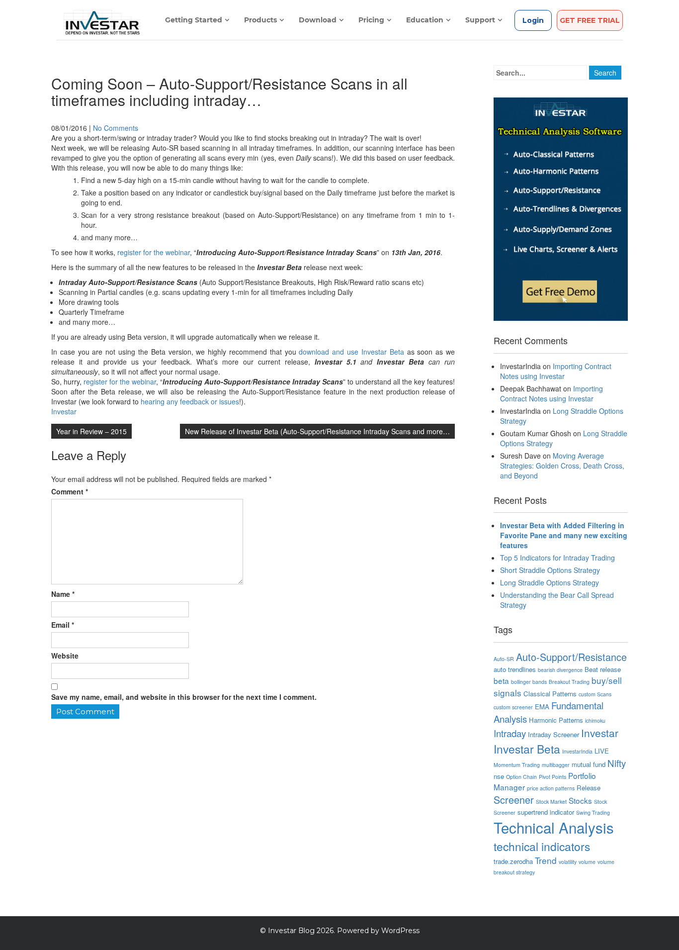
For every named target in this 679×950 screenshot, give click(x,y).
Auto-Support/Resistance (571, 657)
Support (480, 19)
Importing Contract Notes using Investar (555, 371)
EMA (542, 706)
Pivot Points (552, 776)
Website (65, 656)
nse (499, 776)
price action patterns (551, 788)
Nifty (616, 763)
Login (533, 20)
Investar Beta (527, 749)
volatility (568, 861)
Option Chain (521, 776)
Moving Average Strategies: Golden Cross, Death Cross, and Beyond (562, 465)
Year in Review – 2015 (91, 431)
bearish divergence (560, 669)
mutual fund (588, 764)
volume (587, 861)
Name (63, 594)
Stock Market (551, 801)
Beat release (603, 669)
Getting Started (193, 19)
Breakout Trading (569, 681)
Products (260, 19)
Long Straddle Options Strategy (549, 582)
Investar (64, 411)
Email (62, 625)
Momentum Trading (517, 764)
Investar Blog (291, 930)
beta (501, 680)
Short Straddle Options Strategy (550, 570)
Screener (514, 799)
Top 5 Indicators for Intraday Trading (557, 558)
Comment (69, 491)
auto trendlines (515, 669)
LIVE (601, 751)
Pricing (371, 19)
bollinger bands (529, 681)
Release (588, 787)
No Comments (115, 128)
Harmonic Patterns (556, 720)
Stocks (580, 800)
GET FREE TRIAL (590, 20)
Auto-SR (504, 659)
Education (424, 19)
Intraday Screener (553, 734)
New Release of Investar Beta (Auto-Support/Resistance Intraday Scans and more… (317, 431)
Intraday (510, 733)
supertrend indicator (545, 812)
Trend (546, 860)
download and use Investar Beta (351, 352)
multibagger (556, 764)
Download (318, 19)
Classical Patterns (550, 693)
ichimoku (595, 720)
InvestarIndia (577, 751)
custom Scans (595, 694)
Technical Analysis (554, 827)
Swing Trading (593, 812)
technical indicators (542, 846)
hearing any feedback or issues (190, 401)
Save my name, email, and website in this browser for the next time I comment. (184, 697)
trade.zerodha (513, 861)
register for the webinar (153, 252)
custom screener (513, 707)
